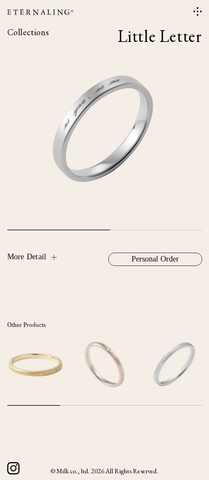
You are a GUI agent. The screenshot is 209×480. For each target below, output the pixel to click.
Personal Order (155, 259)
